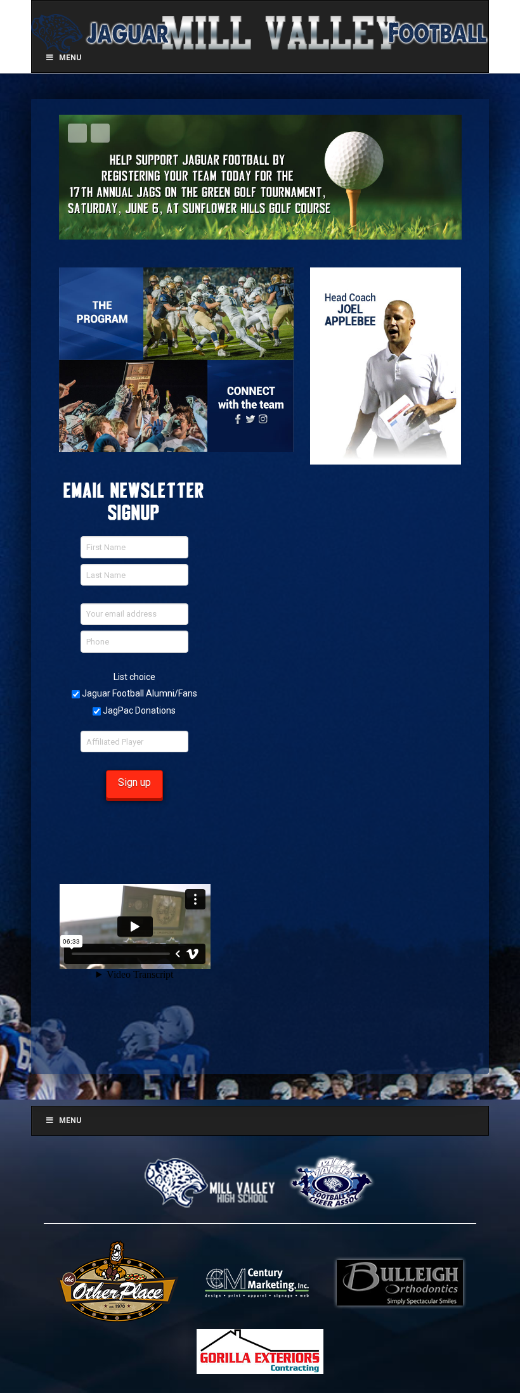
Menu (70, 1120)
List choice (134, 677)
